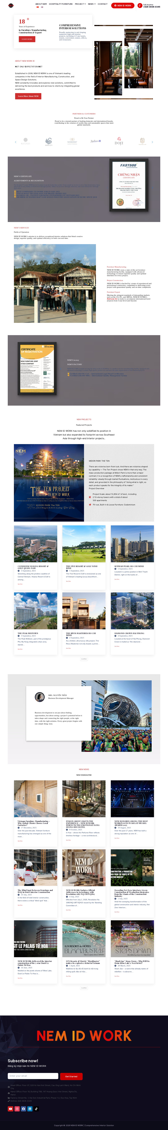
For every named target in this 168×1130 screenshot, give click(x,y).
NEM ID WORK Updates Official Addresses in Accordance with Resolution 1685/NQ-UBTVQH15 (80, 892)
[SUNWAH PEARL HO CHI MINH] (132, 543)
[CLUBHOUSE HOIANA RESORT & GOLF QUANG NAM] (35, 543)
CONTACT (102, 4)
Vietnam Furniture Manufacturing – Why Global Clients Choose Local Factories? (34, 823)
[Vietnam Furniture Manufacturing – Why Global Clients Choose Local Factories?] (35, 798)
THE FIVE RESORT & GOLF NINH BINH (81, 567)
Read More (20, 584)
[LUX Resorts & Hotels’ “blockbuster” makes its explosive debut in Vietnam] (84, 938)
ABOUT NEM (41, 4)
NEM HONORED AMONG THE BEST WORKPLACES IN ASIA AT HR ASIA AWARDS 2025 (131, 823)
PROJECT (79, 4)
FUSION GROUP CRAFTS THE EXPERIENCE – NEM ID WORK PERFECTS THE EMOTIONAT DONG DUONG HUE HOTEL (82, 824)
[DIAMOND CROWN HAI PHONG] (132, 610)
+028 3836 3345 (151, 7)
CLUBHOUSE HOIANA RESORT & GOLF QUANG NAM (33, 567)
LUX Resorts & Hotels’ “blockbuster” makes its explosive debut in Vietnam (83, 962)
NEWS (91, 4)
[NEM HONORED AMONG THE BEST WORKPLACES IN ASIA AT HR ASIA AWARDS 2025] (132, 798)
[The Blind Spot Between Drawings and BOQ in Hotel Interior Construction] (35, 867)
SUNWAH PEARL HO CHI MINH (129, 566)
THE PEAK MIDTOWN (28, 633)
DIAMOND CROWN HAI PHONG (129, 633)
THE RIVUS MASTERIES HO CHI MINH (81, 634)
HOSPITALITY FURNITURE (61, 4)
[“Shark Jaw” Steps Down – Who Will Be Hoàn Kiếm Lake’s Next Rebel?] (132, 938)
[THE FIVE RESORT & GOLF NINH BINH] (84, 543)
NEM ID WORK (124, 5)
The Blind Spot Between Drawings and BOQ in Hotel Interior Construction (35, 891)
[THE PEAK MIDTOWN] (35, 610)
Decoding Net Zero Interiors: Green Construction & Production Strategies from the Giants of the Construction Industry (132, 893)
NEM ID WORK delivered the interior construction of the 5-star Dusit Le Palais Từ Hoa (35, 963)
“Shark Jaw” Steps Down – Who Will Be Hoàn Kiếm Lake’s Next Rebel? (132, 962)
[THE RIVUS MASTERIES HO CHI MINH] (84, 610)
